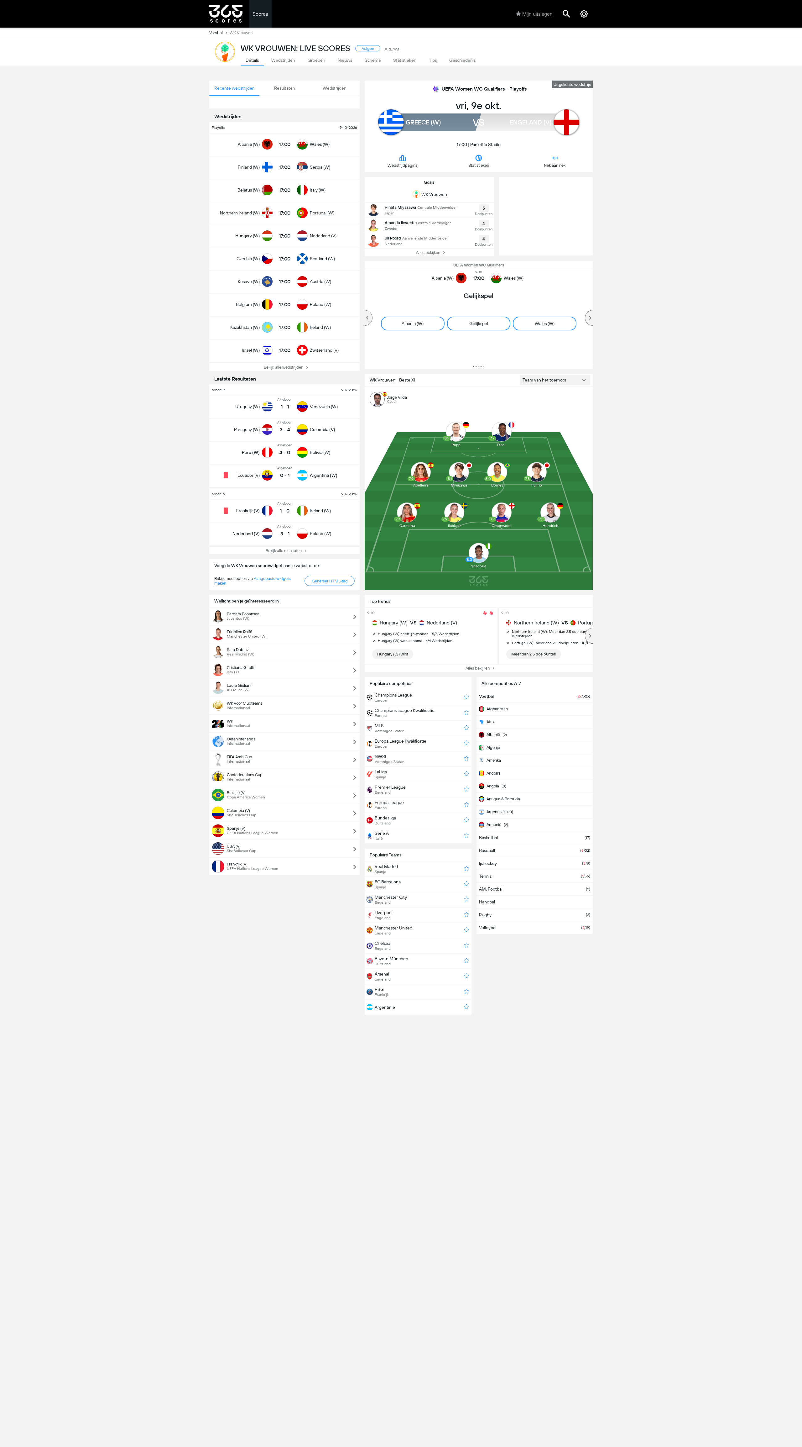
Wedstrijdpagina (403, 165)
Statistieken (478, 165)
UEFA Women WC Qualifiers (478, 265)
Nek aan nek (554, 165)
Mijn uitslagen (537, 14)
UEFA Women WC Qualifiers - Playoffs (484, 89)
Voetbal (216, 32)
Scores (260, 14)
